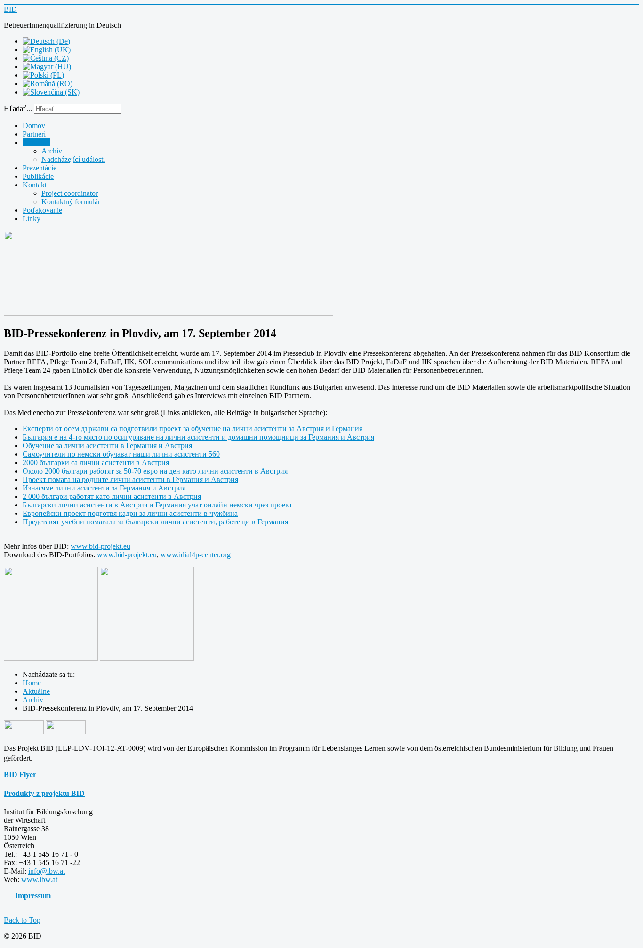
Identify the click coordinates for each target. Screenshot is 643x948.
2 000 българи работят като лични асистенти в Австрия (112, 496)
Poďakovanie (42, 210)
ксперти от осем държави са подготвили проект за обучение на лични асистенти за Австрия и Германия (194, 429)
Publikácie (38, 176)
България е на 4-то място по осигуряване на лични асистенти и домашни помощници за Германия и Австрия (198, 437)
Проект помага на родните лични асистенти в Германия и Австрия (130, 479)
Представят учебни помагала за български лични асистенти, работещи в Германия (155, 522)
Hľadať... (18, 108)
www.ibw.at (39, 880)
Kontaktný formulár (70, 202)
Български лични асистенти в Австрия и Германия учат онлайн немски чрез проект (157, 505)
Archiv (51, 151)
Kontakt (35, 185)
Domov (34, 125)
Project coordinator (69, 193)
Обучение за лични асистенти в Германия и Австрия (107, 446)
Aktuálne (36, 142)
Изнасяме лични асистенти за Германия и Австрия (104, 488)
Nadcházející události (73, 159)
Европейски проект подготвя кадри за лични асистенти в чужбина (130, 513)
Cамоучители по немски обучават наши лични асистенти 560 (121, 454)
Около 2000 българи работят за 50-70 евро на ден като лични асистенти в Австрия (155, 471)
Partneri (34, 134)
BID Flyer (20, 775)
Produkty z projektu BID (44, 793)
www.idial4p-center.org (196, 555)
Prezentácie (39, 168)
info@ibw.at (46, 871)
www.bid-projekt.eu (100, 546)
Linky (31, 219)
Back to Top (22, 920)
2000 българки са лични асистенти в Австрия (96, 462)
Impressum (33, 896)
